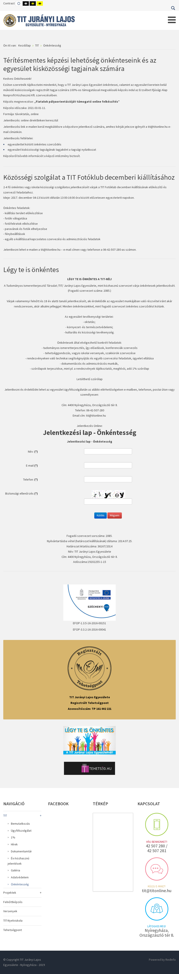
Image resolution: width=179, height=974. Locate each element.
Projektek (9, 893)
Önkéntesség (20, 884)
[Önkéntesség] (89, 740)
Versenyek (10, 911)
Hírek (14, 844)
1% (13, 837)
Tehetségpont (12, 930)
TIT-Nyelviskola (12, 920)
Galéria (15, 870)
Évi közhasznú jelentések (18, 860)
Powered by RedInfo (162, 960)
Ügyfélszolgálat (21, 831)
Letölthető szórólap (90, 379)
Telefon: (30, 479)
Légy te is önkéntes (31, 269)
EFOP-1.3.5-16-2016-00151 (89, 623)
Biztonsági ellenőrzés (21, 493)
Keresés (173, 8)
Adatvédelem (20, 877)
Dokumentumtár (21, 851)
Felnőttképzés (12, 902)
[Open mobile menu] (172, 19)
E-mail (32, 465)
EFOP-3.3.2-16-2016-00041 (89, 629)
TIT (5, 815)
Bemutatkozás (20, 824)
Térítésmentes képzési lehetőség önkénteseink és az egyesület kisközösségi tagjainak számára (79, 64)
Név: (33, 451)
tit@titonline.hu (158, 127)
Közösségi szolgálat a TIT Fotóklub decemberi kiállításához (89, 177)
